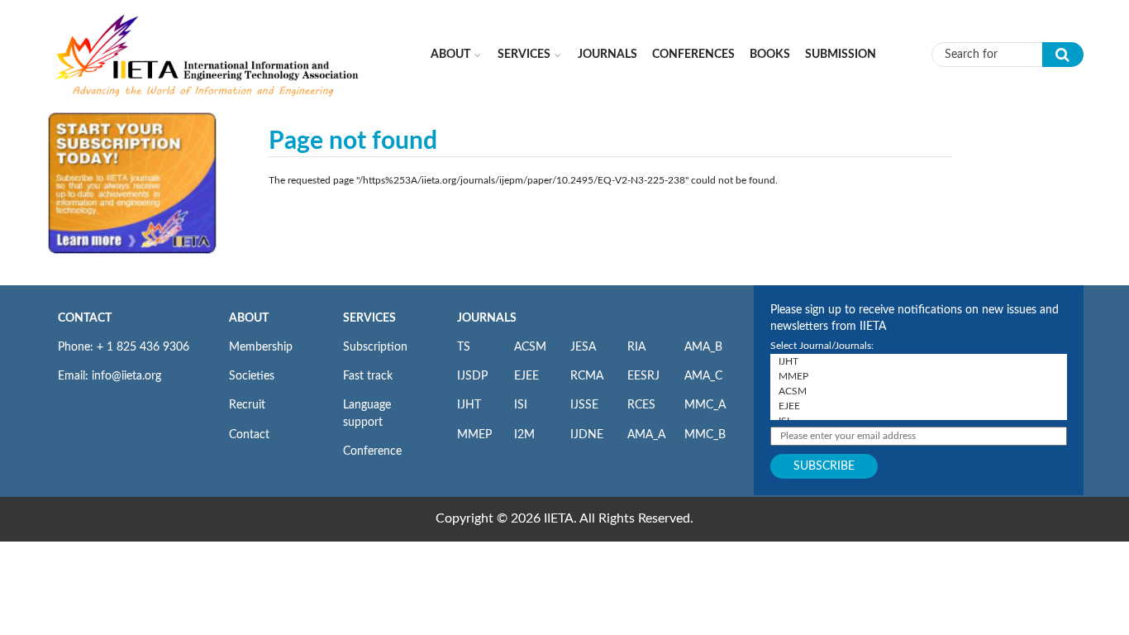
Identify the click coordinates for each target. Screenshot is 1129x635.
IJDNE (586, 435)
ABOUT (249, 318)
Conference (372, 451)
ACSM (530, 347)
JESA (583, 347)
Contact (249, 435)
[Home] (208, 54)
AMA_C (703, 376)
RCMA (586, 376)
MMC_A (705, 405)
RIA (636, 347)
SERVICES (369, 318)
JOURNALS (487, 318)
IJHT (469, 405)
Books (770, 54)
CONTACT (85, 318)
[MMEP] (918, 376)
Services (524, 54)
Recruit (247, 405)
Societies (251, 376)
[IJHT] (918, 361)
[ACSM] (918, 391)
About (450, 54)
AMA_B (703, 347)
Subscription (375, 347)
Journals (607, 54)
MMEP (474, 435)
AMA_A (646, 435)
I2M (524, 435)
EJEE (526, 376)
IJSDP (472, 376)
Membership (261, 347)
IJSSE (584, 405)
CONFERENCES (693, 54)
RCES (641, 405)
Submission (840, 54)
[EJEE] (918, 406)
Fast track (368, 376)
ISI (520, 405)
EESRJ (643, 376)
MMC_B (705, 435)
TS (463, 347)
